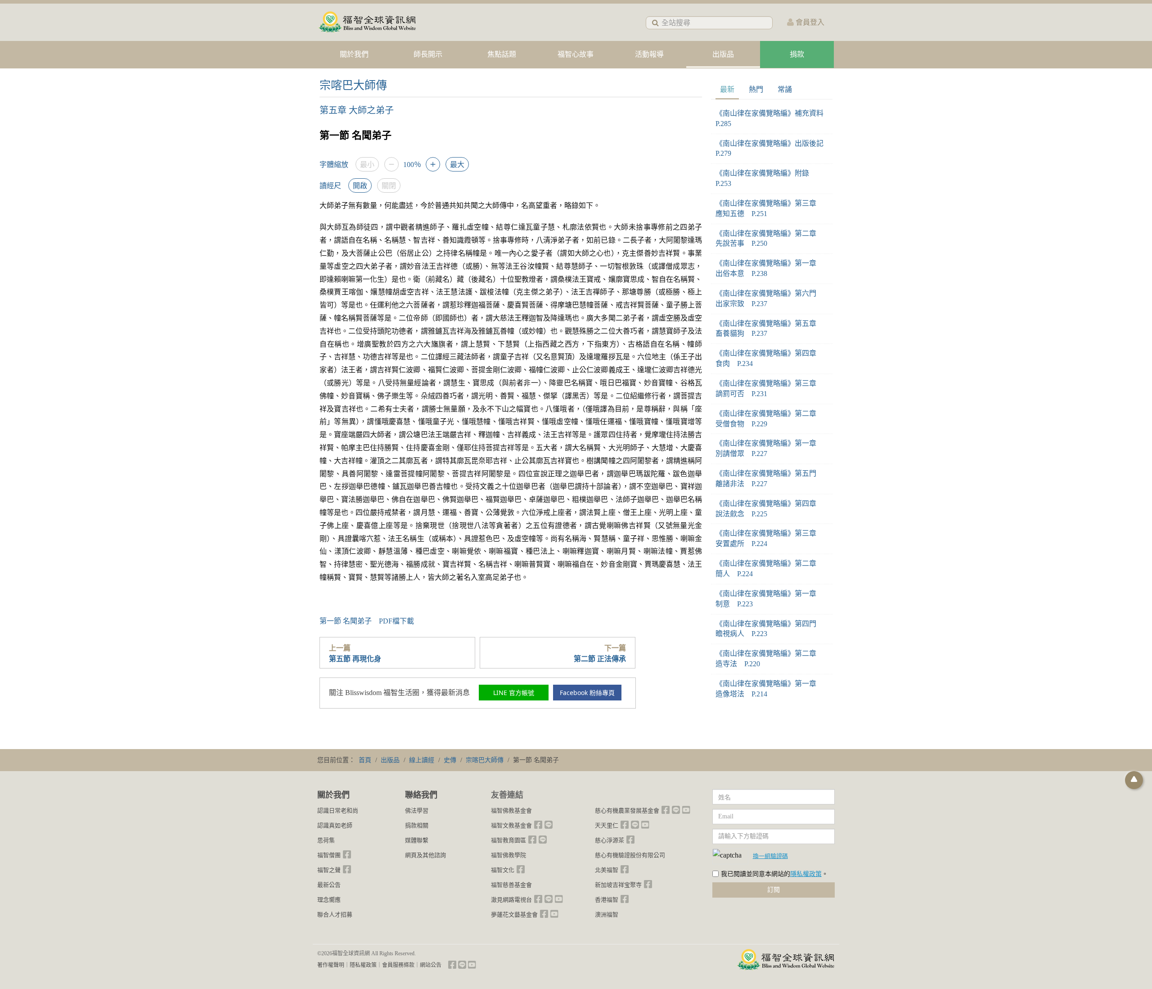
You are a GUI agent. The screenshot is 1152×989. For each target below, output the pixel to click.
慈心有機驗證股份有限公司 (630, 855)
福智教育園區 (508, 840)
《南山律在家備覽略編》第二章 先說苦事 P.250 (770, 239)
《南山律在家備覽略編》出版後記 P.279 (772, 149)
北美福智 (606, 870)
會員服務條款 (398, 965)
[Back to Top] (1134, 780)
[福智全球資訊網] (366, 22)
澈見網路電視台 (511, 899)
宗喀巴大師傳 (353, 85)
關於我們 (354, 54)
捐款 (797, 54)
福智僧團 (329, 855)
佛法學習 (416, 810)
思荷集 (326, 840)
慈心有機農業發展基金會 (627, 810)
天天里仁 (606, 825)
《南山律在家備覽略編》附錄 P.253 (766, 178)
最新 (727, 89)
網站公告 (430, 965)
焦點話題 (501, 54)
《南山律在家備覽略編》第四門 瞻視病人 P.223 (770, 629)
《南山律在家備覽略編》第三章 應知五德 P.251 (770, 208)
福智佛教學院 (508, 855)
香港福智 (606, 899)
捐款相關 (416, 825)
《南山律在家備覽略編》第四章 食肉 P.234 (770, 358)
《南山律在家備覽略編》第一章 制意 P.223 (770, 599)
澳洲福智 (606, 914)
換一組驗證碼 (770, 856)
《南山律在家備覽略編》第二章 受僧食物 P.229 (770, 419)
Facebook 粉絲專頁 (587, 692)
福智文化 (502, 870)
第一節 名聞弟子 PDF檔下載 (367, 621)
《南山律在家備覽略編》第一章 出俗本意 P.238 (770, 268)
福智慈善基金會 (511, 884)
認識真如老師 (334, 825)
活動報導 (649, 54)
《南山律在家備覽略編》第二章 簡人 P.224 (770, 569)
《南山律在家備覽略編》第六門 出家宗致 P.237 (770, 298)
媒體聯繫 (416, 840)
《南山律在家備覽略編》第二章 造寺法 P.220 (770, 659)
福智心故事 (576, 54)
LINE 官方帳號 (513, 692)
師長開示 (428, 54)
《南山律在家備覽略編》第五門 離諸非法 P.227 (770, 479)
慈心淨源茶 (609, 840)
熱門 (756, 89)
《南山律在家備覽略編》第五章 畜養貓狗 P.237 (770, 329)
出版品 (723, 54)
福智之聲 (329, 870)
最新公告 (329, 884)
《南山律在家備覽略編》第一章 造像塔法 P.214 (770, 689)
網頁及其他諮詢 (425, 855)
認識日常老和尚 (337, 810)
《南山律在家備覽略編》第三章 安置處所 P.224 (770, 538)
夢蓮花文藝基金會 (514, 914)
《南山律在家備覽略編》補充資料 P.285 (772, 118)
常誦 (785, 89)
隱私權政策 (806, 874)
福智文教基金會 (511, 825)
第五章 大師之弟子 (357, 110)
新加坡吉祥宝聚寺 (618, 884)
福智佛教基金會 (511, 810)
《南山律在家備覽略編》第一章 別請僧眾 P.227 (770, 448)
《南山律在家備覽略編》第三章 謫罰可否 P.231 (770, 388)
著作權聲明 (330, 965)
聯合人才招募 (334, 914)
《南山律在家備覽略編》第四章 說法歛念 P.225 (770, 509)
